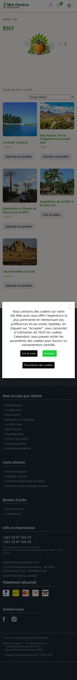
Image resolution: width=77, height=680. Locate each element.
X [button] (70, 306)
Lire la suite (29, 353)
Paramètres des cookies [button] (38, 365)
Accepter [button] (49, 353)
